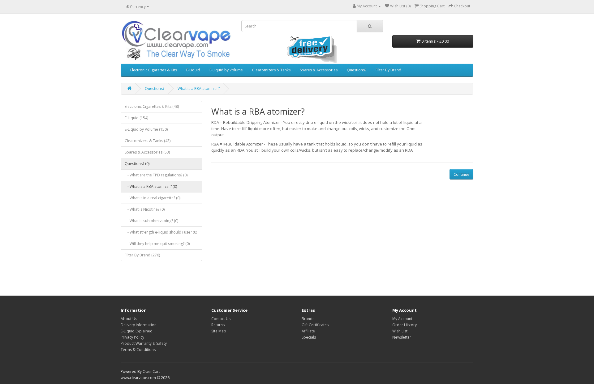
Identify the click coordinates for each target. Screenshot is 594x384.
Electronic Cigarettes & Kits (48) (152, 106)
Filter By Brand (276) (142, 255)
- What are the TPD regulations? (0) (156, 175)
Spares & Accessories (319, 70)
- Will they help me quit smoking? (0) (157, 243)
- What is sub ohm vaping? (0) (151, 220)
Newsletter (401, 337)
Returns (218, 324)
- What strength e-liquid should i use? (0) (161, 232)
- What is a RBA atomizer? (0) (151, 186)
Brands (308, 318)
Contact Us (220, 318)
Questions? (356, 70)
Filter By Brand (388, 70)
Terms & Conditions (138, 349)
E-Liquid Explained (137, 331)
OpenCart (151, 371)
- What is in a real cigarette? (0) (152, 197)
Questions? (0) (137, 163)
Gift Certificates (315, 324)
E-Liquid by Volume (226, 70)
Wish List (399, 331)
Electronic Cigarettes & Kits (153, 70)
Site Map (218, 331)
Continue (461, 174)
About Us (129, 318)
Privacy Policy (132, 337)
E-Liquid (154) (136, 117)
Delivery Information (139, 324)
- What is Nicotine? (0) (145, 209)
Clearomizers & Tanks (271, 70)
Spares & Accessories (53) (147, 152)
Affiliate (308, 331)
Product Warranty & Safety (144, 343)
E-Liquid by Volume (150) (146, 129)
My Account (402, 318)
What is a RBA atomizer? (199, 88)
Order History (404, 324)
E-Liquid (193, 70)
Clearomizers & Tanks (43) (147, 140)
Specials (309, 337)
